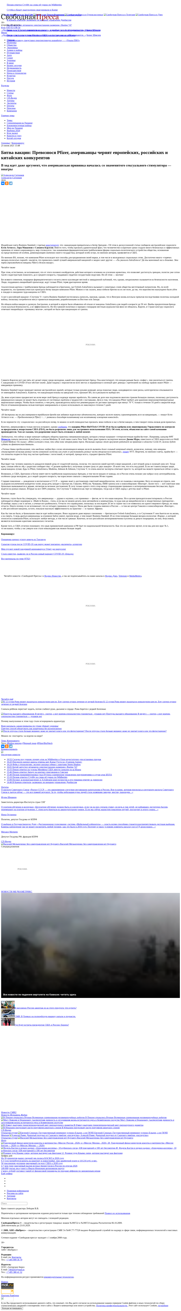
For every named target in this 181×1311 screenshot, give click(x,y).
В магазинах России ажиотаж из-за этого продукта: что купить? (46, 1008)
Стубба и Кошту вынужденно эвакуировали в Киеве (32, 10)
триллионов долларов (14, 1163)
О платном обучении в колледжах (17, 807)
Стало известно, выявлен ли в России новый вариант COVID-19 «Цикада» (37, 554)
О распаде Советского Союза (15, 789)
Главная (10, 40)
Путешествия (13, 53)
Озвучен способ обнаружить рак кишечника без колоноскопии (31, 728)
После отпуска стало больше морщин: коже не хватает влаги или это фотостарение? (126, 731)
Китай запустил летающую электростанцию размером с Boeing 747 (39, 25)
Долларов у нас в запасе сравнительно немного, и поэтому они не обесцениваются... (44, 30)
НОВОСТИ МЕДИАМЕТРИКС (16, 891)
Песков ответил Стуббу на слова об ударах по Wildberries (34, 5)
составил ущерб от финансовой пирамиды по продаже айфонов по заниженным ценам (58, 1171)
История (11, 81)
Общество (12, 45)
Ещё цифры (6, 1173)
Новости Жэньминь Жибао (14, 1115)
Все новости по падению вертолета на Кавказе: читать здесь (39, 994)
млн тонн (9, 1166)
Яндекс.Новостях (52, 576)
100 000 (4, 1168)
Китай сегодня (14, 138)
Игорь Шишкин (9, 797)
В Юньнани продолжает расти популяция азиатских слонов (91, 1127)
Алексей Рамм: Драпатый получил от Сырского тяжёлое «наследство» (114, 1135)
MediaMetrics (135, 576)
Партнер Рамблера (10, 1295)
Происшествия (14, 70)
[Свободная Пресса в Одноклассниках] (84, 14)
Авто (9, 55)
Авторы (10, 100)
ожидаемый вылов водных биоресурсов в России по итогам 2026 (45, 1166)
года (7, 1161)
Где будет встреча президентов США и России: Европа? (42, 1025)
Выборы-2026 (13, 130)
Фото (9, 95)
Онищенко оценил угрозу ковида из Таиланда (23, 539)
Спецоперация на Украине (20, 123)
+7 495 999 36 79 (14, 1259)
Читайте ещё (7, 699)
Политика (11, 42)
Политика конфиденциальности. (112, 1305)
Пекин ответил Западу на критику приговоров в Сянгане (37, 772)
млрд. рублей (9, 1171)
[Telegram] (10, 183)
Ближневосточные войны (19, 125)
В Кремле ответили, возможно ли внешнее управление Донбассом (42, 782)
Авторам (11, 1196)
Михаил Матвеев (9, 832)
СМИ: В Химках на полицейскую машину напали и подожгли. (45, 1016)
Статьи (10, 93)
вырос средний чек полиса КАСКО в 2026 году (41, 1158)
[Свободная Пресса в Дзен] (149, 14)
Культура (11, 75)
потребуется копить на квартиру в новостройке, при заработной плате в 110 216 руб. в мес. (53, 1161)
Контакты (11, 1198)
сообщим (62, 427)
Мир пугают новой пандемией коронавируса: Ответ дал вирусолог (33, 549)
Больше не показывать (12, 1308)
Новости (11, 90)
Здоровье (11, 60)
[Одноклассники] (6, 183)
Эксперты (11, 103)
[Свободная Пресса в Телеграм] (119, 14)
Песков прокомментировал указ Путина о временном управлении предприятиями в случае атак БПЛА (59, 774)
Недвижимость (14, 68)
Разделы (5, 85)
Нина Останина (8, 814)
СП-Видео (12, 98)
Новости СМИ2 (8, 1112)
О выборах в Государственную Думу (19, 824)
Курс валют (12, 133)
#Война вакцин (14, 743)
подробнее (163, 1305)
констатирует (52, 245)
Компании (12, 111)
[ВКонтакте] (3, 183)
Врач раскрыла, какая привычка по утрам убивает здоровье (29, 726)
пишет (126, 451)
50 (2, 1163)
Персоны (11, 108)
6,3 (2, 1161)
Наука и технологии (16, 73)
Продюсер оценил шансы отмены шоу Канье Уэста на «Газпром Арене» (44, 762)
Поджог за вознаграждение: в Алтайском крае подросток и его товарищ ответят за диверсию (54, 780)
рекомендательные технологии (59, 1277)
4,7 (2, 1166)
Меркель (6, 439)
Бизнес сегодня (14, 65)
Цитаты (10, 105)
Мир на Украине (15, 128)
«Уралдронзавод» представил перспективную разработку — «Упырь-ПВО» (43, 40)
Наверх (4, 1282)
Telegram (122, 576)
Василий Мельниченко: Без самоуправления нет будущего (88, 844)
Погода (10, 78)
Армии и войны (14, 50)
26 (5, 1158)
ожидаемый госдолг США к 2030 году (44, 1163)
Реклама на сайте (15, 1193)
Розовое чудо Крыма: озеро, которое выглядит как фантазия (93, 1153)
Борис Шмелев (94, 30)
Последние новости (10, 754)
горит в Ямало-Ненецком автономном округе (42, 1168)
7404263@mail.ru (16, 1269)
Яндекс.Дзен (111, 576)
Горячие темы (7, 115)
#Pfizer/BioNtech (44, 743)
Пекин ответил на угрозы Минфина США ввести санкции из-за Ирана (44, 769)
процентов (12, 1158)
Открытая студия (9, 1133)
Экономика (12, 47)
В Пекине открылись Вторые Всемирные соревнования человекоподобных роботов (126, 1117)
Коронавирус (18, 143)
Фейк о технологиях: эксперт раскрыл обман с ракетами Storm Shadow (44, 764)
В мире (10, 63)
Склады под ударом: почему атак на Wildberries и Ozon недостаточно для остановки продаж (54, 759)
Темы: (10, 120)
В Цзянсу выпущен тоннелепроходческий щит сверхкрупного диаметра (108, 1125)
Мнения (5, 1135)
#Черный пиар (29, 743)
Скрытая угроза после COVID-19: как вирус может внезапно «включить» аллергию (41, 544)
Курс (3, 27)
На (2, 1158)
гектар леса (14, 1168)
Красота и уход (14, 135)
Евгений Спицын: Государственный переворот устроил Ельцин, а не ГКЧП (131, 1133)
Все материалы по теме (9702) (15, 558)
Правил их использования (117, 1213)
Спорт (10, 58)
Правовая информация (18, 1191)
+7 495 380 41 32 (14, 1272)
